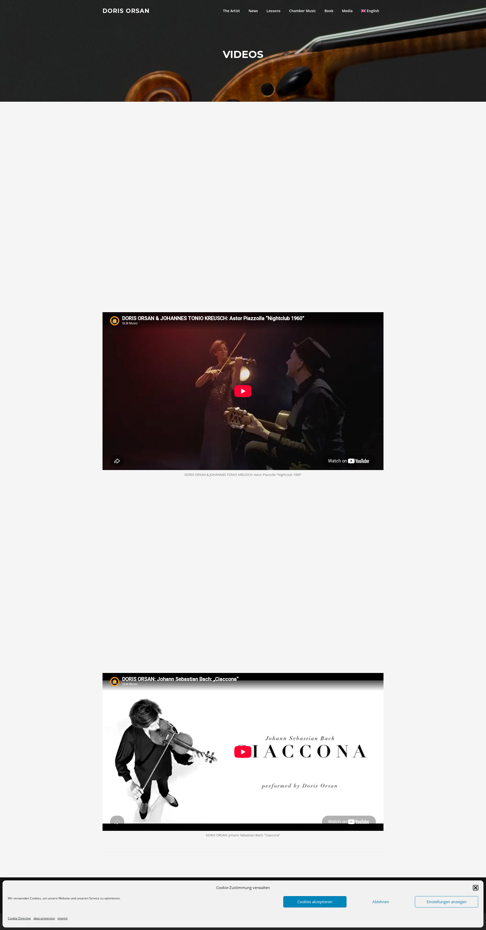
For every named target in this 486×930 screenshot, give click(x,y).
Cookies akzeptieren (314, 901)
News (253, 10)
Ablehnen (380, 901)
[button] (475, 887)
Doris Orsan (126, 10)
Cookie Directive (19, 918)
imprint (62, 918)
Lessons (273, 10)
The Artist (231, 10)
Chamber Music (302, 10)
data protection (44, 918)
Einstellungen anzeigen (447, 901)
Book (329, 10)
